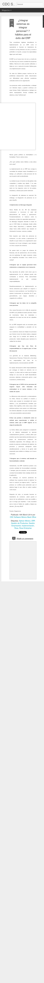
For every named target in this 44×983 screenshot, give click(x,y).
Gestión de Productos (19, 523)
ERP (33, 520)
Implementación (28, 525)
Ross (16, 528)
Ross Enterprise (25, 528)
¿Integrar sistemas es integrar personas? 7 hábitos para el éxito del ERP (23, 29)
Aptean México (25, 520)
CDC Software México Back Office (23, 517)
